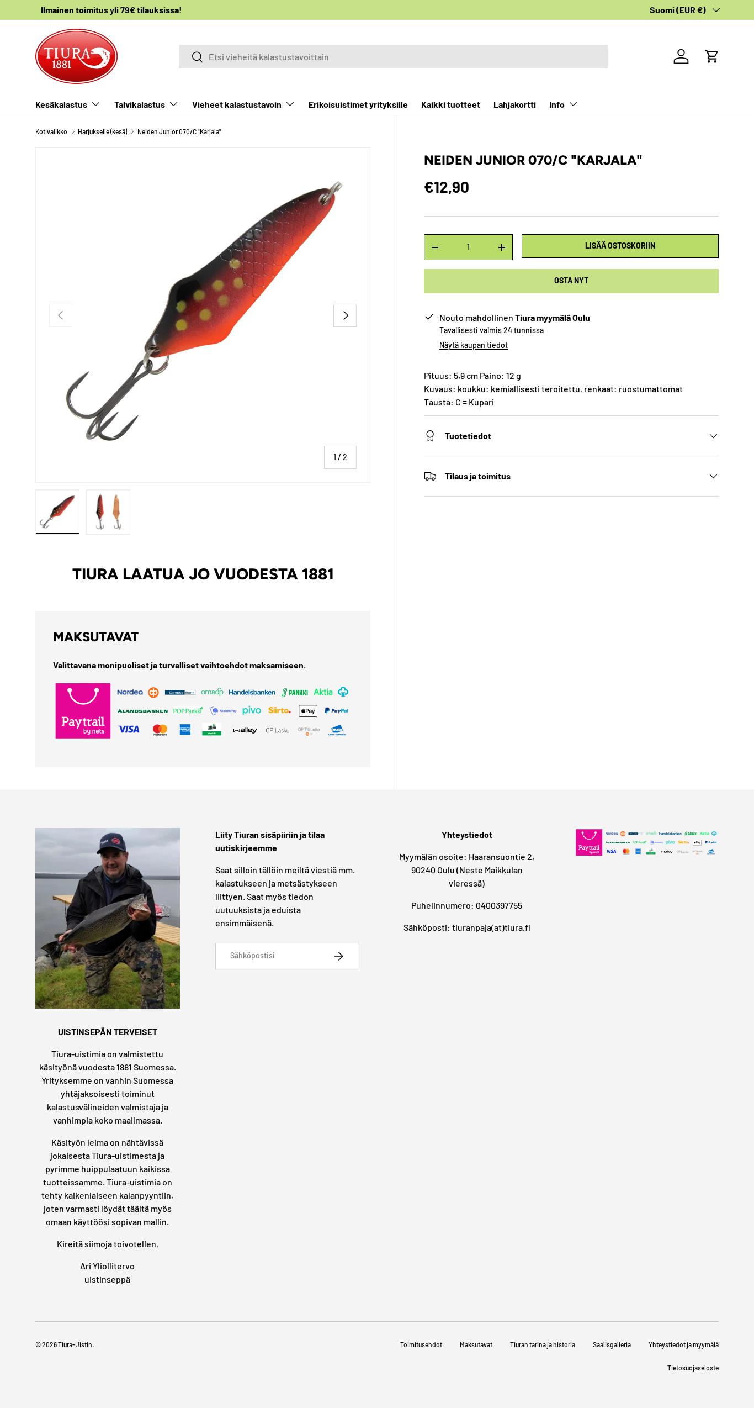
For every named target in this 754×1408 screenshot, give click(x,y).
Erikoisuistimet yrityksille (358, 104)
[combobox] (393, 56)
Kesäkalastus (61, 104)
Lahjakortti (514, 104)
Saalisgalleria (612, 1344)
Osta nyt (571, 281)
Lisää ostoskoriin (620, 246)
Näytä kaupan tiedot (473, 345)
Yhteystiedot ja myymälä (684, 1344)
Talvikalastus (139, 104)
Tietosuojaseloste (693, 1368)
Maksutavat (476, 1344)
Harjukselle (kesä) (102, 131)
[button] (712, 56)
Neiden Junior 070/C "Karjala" (179, 131)
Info (557, 104)
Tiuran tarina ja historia (542, 1344)
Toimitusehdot (421, 1344)
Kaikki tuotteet (450, 104)
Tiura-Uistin (75, 1344)
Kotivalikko (51, 131)
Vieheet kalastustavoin (237, 104)
